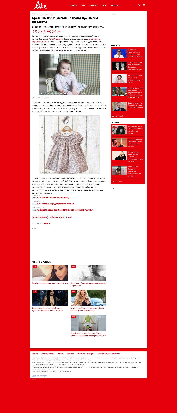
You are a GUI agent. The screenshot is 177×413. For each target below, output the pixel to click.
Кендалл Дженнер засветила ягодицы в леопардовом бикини (135, 142)
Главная (35, 14)
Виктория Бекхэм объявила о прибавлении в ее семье (135, 78)
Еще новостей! (117, 116)
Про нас (35, 354)
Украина (73, 5)
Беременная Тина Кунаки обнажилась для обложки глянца (136, 130)
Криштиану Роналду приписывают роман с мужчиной (88, 284)
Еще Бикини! (117, 182)
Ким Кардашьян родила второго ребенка (53, 203)
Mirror (47, 223)
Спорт (104, 5)
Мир (83, 5)
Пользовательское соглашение (109, 354)
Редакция (70, 354)
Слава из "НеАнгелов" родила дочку (51, 197)
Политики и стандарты (86, 354)
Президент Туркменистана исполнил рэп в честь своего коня (135, 53)
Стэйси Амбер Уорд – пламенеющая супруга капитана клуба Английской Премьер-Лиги (135, 92)
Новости (115, 45)
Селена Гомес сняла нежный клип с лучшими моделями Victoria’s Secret (47, 309)
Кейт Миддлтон (56, 38)
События (93, 5)
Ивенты (60, 354)
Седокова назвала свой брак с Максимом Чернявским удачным (63, 209)
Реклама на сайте (48, 354)
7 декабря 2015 (49, 14)
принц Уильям (40, 217)
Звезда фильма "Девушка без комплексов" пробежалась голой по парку (135, 156)
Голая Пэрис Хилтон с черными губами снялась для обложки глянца (87, 309)
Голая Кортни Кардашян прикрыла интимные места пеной (134, 171)
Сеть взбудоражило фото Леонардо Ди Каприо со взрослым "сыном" (135, 66)
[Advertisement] (69, 244)
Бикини (114, 5)
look (70, 217)
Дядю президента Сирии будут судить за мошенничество (135, 105)
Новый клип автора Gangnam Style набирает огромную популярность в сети (88, 334)
